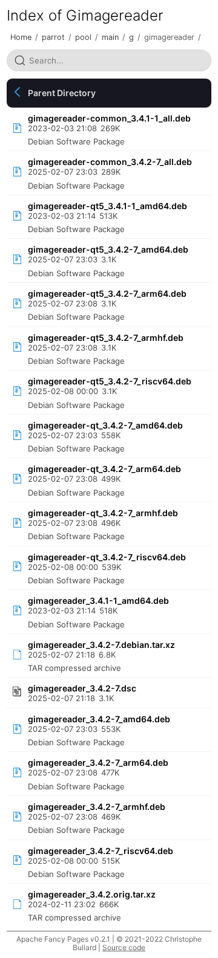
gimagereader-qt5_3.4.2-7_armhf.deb (105, 337)
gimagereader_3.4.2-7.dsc (82, 688)
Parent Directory (62, 93)
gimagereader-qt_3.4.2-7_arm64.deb (104, 469)
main (110, 37)
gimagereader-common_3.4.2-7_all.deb (110, 162)
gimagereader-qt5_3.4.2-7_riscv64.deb (109, 381)
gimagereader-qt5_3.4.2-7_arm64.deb (107, 293)
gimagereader (169, 37)
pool (83, 37)
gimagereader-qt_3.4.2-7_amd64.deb (105, 425)
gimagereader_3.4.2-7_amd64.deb (99, 719)
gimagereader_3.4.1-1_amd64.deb (98, 600)
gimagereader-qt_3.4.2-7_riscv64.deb (107, 557)
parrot (53, 37)
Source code (123, 947)
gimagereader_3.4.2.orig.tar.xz (92, 894)
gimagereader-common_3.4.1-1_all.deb (109, 118)
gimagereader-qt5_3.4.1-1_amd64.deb (107, 206)
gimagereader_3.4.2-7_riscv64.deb (100, 851)
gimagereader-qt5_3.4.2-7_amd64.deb (108, 249)
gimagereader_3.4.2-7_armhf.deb (96, 806)
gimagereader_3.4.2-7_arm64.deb (98, 762)
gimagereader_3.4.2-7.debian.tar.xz (101, 644)
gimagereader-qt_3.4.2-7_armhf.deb (103, 513)
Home (20, 37)
